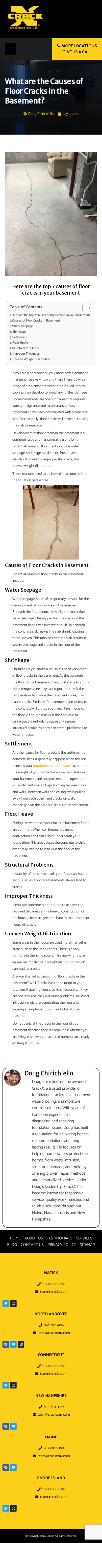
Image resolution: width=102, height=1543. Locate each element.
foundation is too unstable (52, 766)
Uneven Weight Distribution (31, 359)
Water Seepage (22, 326)
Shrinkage (19, 331)
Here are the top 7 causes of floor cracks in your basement (51, 315)
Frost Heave (20, 342)
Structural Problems (25, 348)
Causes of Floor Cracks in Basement (36, 320)
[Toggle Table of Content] (84, 308)
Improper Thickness (26, 353)
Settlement (19, 337)
